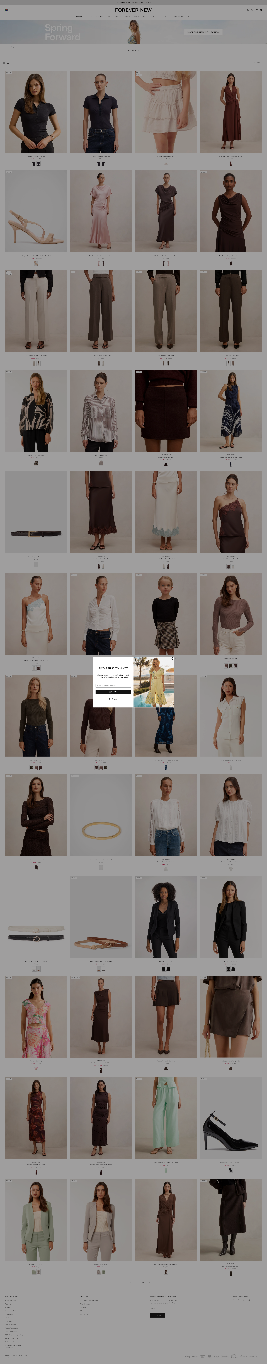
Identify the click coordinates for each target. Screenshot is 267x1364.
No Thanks (113, 699)
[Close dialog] (172, 658)
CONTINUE (113, 692)
